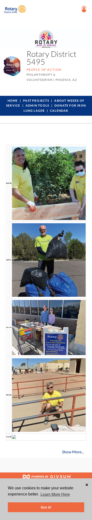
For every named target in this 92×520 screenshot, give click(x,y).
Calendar (59, 110)
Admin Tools (37, 105)
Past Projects (36, 100)
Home (13, 100)
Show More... (73, 451)
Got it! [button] (46, 507)
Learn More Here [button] (55, 494)
